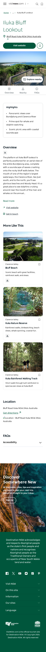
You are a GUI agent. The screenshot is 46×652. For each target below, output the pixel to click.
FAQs (36, 93)
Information (12, 597)
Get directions (10, 413)
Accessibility (10, 442)
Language (11, 610)
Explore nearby (34, 79)
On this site (12, 590)
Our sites (10, 603)
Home (6, 13)
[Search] (37, 5)
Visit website (19, 46)
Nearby (23, 93)
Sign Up (9, 500)
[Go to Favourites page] (41, 4)
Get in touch (12, 214)
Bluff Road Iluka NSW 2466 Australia (24, 37)
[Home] (16, 4)
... (13, 13)
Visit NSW (11, 584)
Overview (9, 93)
